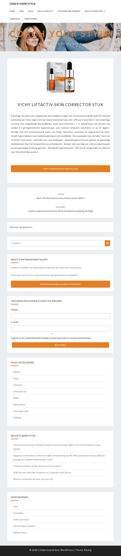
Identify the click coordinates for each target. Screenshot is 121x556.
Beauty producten (94, 11)
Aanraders (15, 18)
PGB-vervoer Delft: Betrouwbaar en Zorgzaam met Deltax (42, 472)
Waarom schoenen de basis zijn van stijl (33, 479)
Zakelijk (17, 417)
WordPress (67, 549)
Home (12, 11)
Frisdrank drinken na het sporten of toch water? (37, 466)
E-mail (14, 321)
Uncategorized (20, 411)
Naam (14, 309)
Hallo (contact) (45, 11)
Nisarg (88, 549)
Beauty (16, 371)
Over (21, 11)
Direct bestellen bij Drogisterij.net (60, 168)
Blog (30, 11)
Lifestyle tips (20, 391)
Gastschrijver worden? (68, 11)
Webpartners (30, 18)
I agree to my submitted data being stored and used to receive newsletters (51, 337)
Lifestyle (17, 384)
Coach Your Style (23, 3)
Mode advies (19, 404)
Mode (16, 397)
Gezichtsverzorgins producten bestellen (60, 284)
